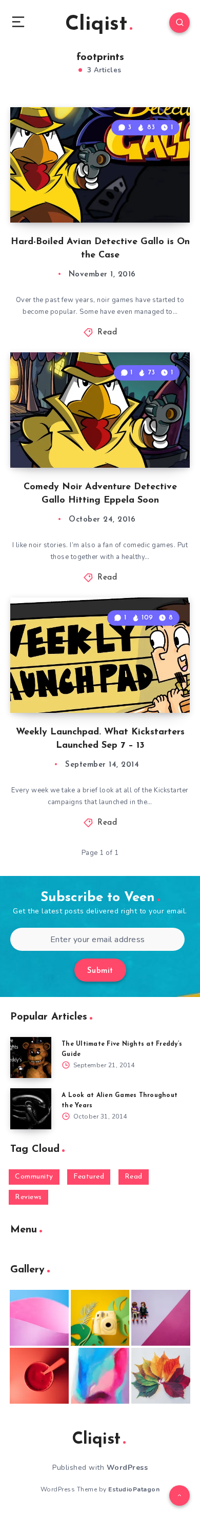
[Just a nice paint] (100, 1376)
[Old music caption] (160, 1318)
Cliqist (96, 24)
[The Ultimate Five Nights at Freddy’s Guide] (30, 1057)
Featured (88, 1177)
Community (34, 1177)
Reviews (28, 1197)
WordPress (127, 1467)
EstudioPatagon (133, 1489)
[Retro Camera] (100, 1318)
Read (107, 332)
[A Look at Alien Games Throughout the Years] (30, 1108)
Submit (100, 971)
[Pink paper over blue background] (39, 1318)
